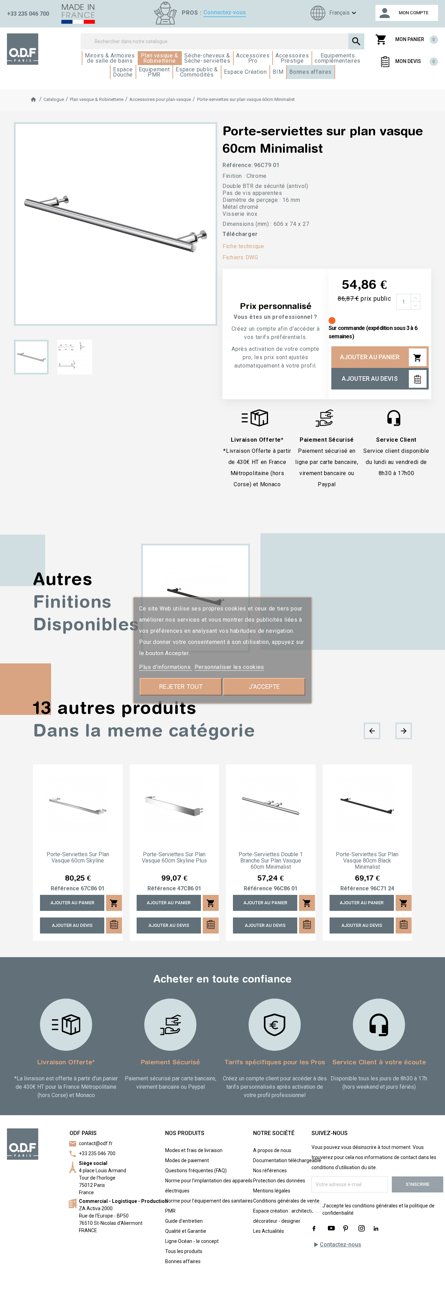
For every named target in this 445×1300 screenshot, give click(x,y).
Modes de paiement (187, 1160)
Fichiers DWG (240, 257)
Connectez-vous (224, 12)
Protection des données (279, 1180)
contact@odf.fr (96, 1143)
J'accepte (264, 686)
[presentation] (372, 731)
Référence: (237, 165)
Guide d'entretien (184, 1221)
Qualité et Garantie (185, 1231)
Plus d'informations (165, 667)
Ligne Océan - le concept (192, 1241)
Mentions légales (271, 1190)
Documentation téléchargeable (287, 1160)
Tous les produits (183, 1251)
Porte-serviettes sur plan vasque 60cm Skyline (78, 857)
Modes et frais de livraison (193, 1150)
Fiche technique (243, 246)
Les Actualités (268, 1231)
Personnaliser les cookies (229, 667)
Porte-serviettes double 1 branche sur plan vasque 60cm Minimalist (270, 860)
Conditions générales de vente (286, 1201)
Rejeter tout (181, 686)
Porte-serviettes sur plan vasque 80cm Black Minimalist (367, 860)
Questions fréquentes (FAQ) (196, 1170)
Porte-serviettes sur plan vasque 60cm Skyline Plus (174, 857)
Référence (65, 888)
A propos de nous (272, 1150)
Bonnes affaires (183, 1261)
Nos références (270, 1170)
